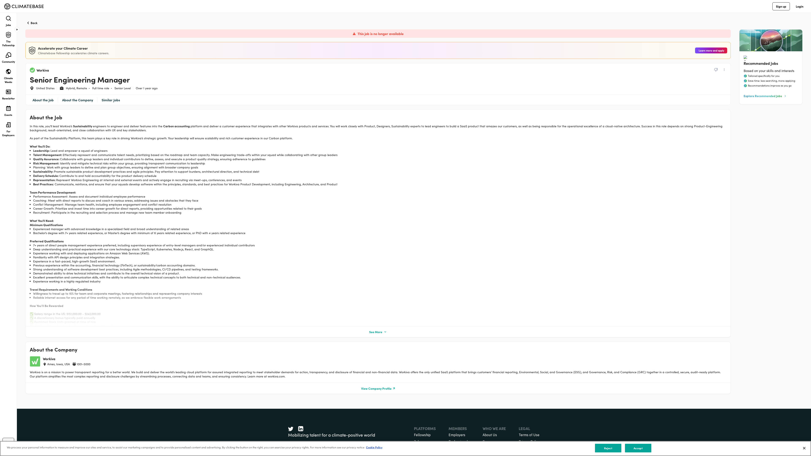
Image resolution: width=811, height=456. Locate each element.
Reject (608, 448)
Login (799, 6)
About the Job (43, 100)
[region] (405, 448)
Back (34, 23)
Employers (457, 435)
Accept (638, 448)
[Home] (24, 6)
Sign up (781, 6)
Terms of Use (529, 435)
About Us (490, 435)
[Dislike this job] (716, 69)
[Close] (804, 448)
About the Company (77, 100)
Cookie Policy (374, 447)
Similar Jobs (111, 100)
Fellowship (422, 435)
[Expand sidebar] (16, 29)
